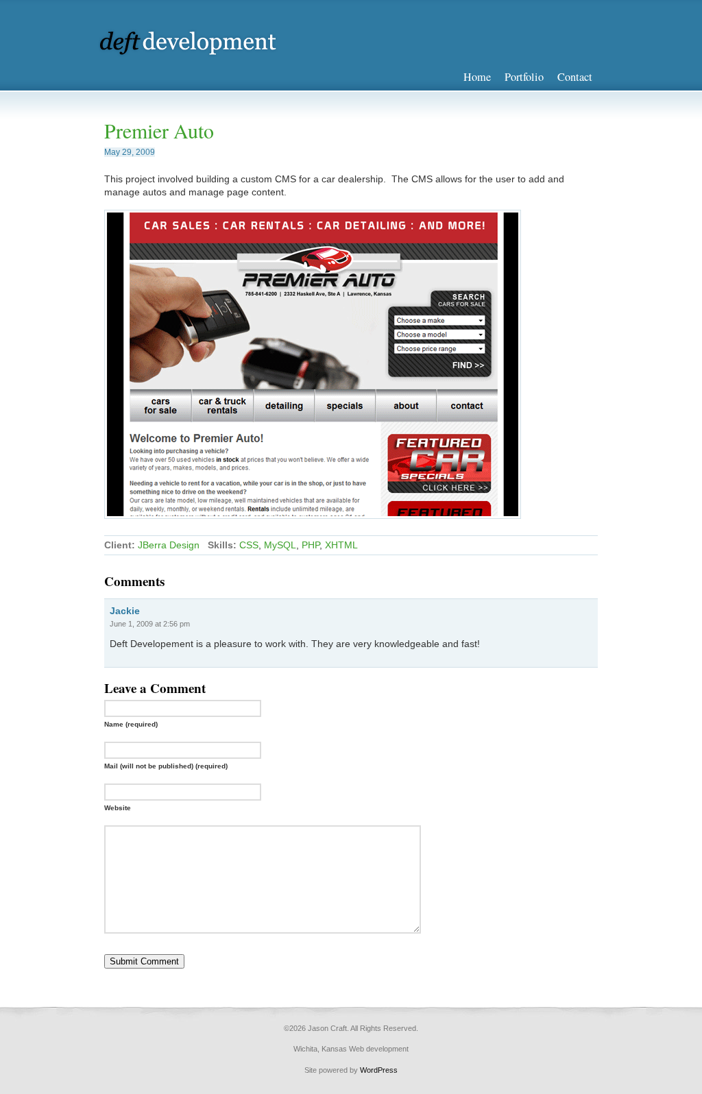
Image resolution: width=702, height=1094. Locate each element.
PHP (310, 545)
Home (477, 76)
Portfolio (524, 76)
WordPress (379, 1070)
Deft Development (196, 42)
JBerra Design (168, 545)
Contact (574, 76)
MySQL (280, 545)
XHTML (341, 545)
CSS (248, 545)
